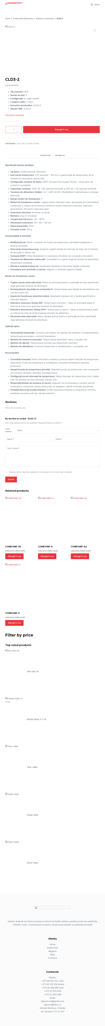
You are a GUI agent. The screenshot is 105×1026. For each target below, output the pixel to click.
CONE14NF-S (12, 613)
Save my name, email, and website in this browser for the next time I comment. (41, 472)
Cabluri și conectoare (27, 143)
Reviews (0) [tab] (60, 155)
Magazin (52, 951)
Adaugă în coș (61, 129)
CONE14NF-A (45, 546)
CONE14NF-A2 (79, 546)
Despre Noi (52, 947)
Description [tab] (45, 155)
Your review (13, 448)
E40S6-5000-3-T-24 (36, 719)
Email (59, 439)
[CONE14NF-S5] (19, 519)
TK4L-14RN (32, 767)
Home (52, 944)
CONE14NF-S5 (13, 546)
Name (10, 439)
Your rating (8, 430)
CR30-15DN (32, 863)
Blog (52, 954)
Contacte (52, 958)
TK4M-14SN (32, 815)
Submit (11, 479)
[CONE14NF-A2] (85, 519)
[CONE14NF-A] (52, 519)
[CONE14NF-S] (19, 585)
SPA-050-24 (33, 671)
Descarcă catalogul (14, 115)
